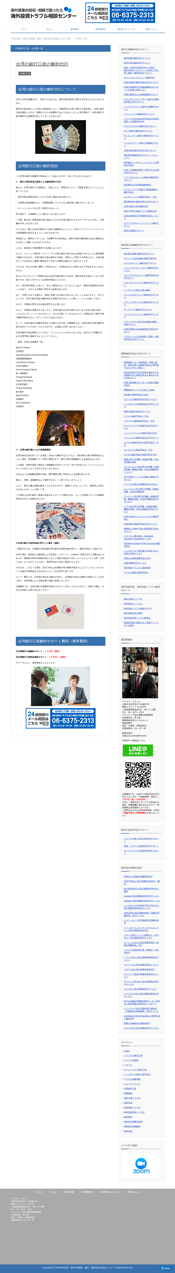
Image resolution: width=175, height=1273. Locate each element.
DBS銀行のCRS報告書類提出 (137, 185)
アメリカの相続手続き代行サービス (140, 399)
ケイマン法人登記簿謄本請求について (141, 965)
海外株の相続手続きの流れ (136, 395)
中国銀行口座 (24, 73)
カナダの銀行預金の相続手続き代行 (140, 455)
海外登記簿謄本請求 (133, 1122)
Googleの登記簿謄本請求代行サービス (141, 896)
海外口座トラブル (132, 1098)
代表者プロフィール (126, 29)
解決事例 (75, 29)
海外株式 (128, 1117)
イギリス (128, 1065)
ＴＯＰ (23, 29)
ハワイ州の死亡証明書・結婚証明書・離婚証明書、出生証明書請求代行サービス (141, 509)
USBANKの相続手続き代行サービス (140, 524)
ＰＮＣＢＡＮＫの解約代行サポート (140, 126)
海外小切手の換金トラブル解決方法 (140, 211)
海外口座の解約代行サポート (137, 63)
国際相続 (128, 1093)
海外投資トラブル (132, 1107)
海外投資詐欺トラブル (134, 1112)
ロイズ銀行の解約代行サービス (138, 131)
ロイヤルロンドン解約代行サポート (140, 263)
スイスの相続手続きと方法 (136, 416)
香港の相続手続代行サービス (137, 411)
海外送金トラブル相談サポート (138, 608)
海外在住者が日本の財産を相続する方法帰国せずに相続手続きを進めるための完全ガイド (141, 375)
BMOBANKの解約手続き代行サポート (141, 202)
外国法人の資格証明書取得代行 (138, 876)
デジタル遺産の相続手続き (136, 572)
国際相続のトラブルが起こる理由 (139, 390)
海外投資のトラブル (133, 604)
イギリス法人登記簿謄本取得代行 (139, 969)
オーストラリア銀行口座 (135, 1070)
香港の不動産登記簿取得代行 (137, 1023)
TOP (42, 38)
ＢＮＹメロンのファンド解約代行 (139, 78)
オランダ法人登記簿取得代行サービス (141, 1028)
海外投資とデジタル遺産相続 (137, 568)
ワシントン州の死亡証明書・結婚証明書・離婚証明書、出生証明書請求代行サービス (141, 499)
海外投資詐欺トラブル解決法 (137, 618)
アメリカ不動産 (131, 1060)
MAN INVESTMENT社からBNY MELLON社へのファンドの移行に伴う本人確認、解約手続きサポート (141, 70)
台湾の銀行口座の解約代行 (42, 64)
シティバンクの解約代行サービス (139, 114)
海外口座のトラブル (133, 599)
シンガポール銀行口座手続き (137, 1074)
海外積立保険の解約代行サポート (139, 254)
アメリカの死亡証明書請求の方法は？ (141, 484)
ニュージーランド (132, 1084)
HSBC (127, 1051)
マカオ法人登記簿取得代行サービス (140, 989)
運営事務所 (100, 29)
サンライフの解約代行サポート (138, 310)
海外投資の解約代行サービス (137, 58)
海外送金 (128, 1131)
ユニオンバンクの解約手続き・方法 (140, 197)
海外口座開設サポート (134, 231)
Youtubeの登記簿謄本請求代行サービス (142, 901)
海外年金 (128, 1103)
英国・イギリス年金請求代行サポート (141, 846)
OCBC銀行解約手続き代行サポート (140, 150)
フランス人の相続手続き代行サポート (141, 438)
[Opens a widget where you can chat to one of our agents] (165, 1268)
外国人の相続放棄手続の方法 (137, 558)
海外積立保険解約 (132, 1126)
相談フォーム (152, 29)
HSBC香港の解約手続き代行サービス (141, 82)
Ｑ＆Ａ (49, 29)
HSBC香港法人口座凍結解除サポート (141, 94)
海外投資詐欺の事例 (133, 613)
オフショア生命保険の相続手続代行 (140, 258)
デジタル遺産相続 (132, 1079)
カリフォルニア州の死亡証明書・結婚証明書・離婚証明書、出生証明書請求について (141, 469)
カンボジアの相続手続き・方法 (138, 450)
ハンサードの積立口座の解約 (137, 290)
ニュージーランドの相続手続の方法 (140, 433)
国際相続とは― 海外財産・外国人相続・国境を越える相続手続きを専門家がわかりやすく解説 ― (141, 365)
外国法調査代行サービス (135, 563)
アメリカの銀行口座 (133, 1055)
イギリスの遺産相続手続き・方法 (139, 421)
